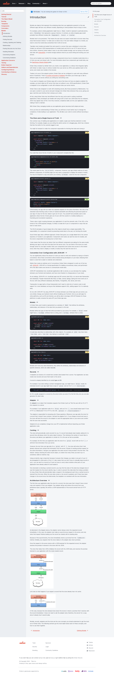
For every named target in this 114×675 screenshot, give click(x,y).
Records (96, 27)
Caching (96, 32)
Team (34, 643)
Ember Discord (78, 658)
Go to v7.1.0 (84, 11)
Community (35, 3)
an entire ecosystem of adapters (55, 75)
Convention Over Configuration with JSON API (102, 20)
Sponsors (48, 643)
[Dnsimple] (90, 672)
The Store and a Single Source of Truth (103, 15)
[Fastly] (77, 672)
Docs (13, 3)
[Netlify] (64, 672)
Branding (34, 650)
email (43, 658)
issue (52, 658)
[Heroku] (71, 672)
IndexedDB (41, 52)
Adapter (96, 29)
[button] (13, 11)
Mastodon (92, 651)
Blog (29, 3)
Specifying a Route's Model (40, 62)
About (45, 3)
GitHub (91, 645)
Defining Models (81, 630)
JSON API (35, 265)
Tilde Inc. (33, 661)
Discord (91, 648)
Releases (21, 3)
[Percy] (84, 672)
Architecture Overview (100, 35)
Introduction (36, 630)
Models (96, 24)
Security (34, 646)
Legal (47, 646)
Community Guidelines (52, 650)
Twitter (91, 642)
